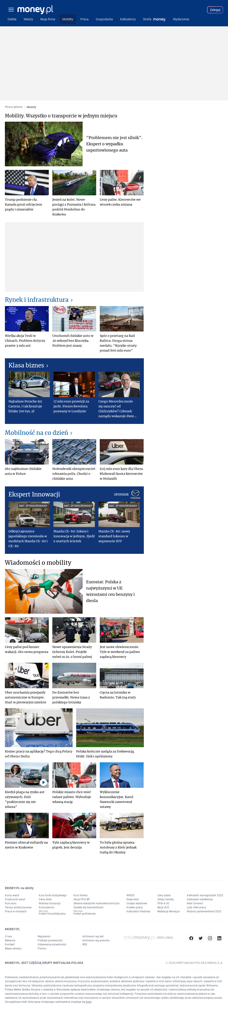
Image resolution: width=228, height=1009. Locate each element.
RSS (84, 944)
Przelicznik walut (15, 899)
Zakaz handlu (165, 899)
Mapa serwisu (13, 948)
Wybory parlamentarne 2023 (204, 911)
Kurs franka (80, 895)
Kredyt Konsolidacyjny (52, 913)
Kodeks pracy (134, 907)
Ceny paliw (164, 895)
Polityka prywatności (50, 940)
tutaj (89, 1001)
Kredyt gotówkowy (84, 913)
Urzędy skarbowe (136, 903)
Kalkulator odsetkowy (200, 899)
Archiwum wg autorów (96, 940)
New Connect (195, 903)
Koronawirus (46, 907)
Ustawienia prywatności (52, 944)
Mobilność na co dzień (36, 432)
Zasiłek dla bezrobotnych (88, 907)
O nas (8, 936)
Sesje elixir (132, 899)
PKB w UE (163, 903)
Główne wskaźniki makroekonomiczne (96, 903)
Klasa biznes (26, 365)
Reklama (10, 940)
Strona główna (13, 107)
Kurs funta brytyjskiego (53, 895)
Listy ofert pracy (196, 907)
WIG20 (130, 895)
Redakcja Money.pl (168, 911)
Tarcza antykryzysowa (18, 907)
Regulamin (44, 936)
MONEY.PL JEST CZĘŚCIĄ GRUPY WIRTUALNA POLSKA (44, 963)
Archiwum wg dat (93, 936)
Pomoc (42, 948)
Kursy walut (12, 895)
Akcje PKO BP (81, 899)
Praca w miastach (16, 911)
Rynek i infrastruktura (37, 299)
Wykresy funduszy (50, 903)
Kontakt (9, 944)
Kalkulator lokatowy (138, 911)
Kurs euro (10, 903)
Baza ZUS (163, 907)
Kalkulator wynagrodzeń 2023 (205, 895)
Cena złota (45, 899)
